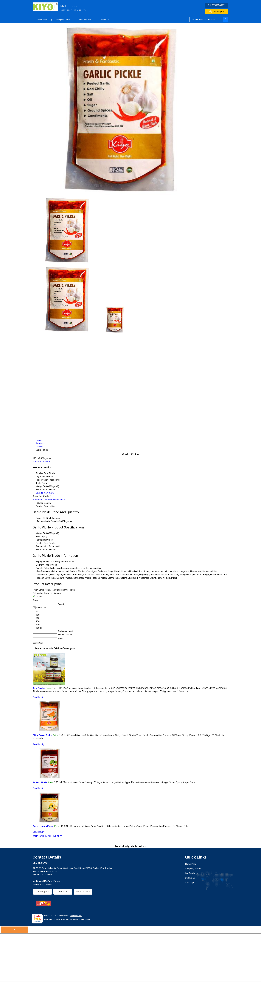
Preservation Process (46, 546)
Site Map (189, 882)
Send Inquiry (218, 11)
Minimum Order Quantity (47, 521)
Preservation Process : (54, 691)
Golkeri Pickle (40, 782)
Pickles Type (42, 543)
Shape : (129, 691)
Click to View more (45, 493)
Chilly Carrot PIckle (42, 735)
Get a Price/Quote (41, 461)
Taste (38, 536)
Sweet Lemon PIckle (43, 826)
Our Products (85, 20)
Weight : (159, 691)
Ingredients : (142, 688)
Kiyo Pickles (39, 688)
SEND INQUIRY (40, 836)
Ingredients (41, 540)
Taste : (88, 691)
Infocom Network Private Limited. (78, 919)
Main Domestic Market (47, 571)
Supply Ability (42, 561)
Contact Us (104, 20)
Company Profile (63, 20)
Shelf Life (40, 549)
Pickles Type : (139, 735)
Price (38, 518)
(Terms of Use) (76, 916)
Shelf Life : (177, 691)
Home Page (42, 20)
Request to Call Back (42, 499)
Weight (39, 533)
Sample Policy (43, 568)
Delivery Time (42, 565)
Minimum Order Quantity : (82, 688)
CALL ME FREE (55, 836)
